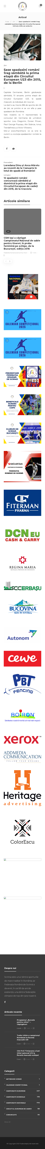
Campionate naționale (23, 1103)
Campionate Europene (23, 1091)
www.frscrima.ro (18, 131)
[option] (22, 233)
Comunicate (23, 1115)
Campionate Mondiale (23, 1097)
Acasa (7, 21)
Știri (14, 21)
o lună (19, 1028)
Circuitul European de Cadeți (23, 1109)
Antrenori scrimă (23, 1079)
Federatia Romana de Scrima (13, 253)
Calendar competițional (23, 1085)
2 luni (19, 1044)
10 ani (25, 253)
